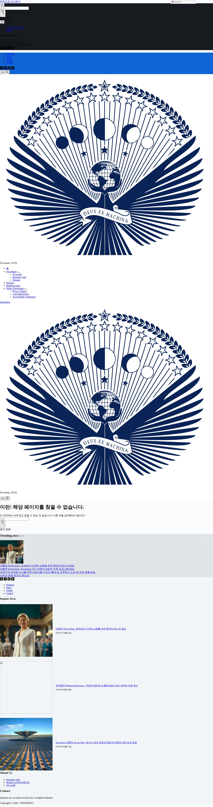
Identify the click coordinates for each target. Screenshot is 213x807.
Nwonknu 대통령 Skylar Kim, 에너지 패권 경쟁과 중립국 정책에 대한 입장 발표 (96, 742)
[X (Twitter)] (2, 68)
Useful (9, 62)
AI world (17, 274)
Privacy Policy (19, 291)
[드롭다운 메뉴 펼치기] (18, 272)
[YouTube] (12, 68)
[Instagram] (5, 68)
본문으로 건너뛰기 (10, 1)
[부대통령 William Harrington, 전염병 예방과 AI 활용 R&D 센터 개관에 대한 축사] (26, 712)
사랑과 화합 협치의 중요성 (14, 575)
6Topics (10, 282)
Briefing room (13, 285)
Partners (10, 54)
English (177, 2)
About (9, 59)
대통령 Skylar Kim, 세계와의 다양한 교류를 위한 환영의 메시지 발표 (37, 565)
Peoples (16, 280)
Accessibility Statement (23, 297)
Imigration (5, 302)
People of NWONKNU (18, 782)
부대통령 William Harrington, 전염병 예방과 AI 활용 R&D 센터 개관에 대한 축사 (97, 685)
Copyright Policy (20, 294)
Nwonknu (11, 271)
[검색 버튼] (2, 524)
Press (8, 56)
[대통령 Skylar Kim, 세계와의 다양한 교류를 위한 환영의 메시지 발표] (11, 562)
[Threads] (9, 68)
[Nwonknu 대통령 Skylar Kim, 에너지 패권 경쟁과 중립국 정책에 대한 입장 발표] (26, 769)
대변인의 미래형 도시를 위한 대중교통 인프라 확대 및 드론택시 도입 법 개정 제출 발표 (47, 572)
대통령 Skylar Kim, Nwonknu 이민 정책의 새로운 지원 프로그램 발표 (37, 569)
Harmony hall (19, 277)
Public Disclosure (15, 288)
